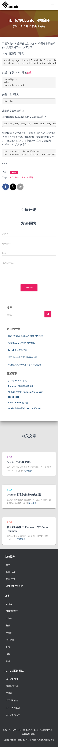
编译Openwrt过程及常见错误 (21, 343)
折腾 (8, 625)
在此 (29, 72)
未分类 (14, 172)
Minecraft (12, 611)
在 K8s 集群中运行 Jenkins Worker (24, 408)
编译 (31, 177)
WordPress (30, 740)
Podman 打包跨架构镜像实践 (22, 386)
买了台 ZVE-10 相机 (17, 380)
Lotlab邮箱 (12, 700)
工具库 (9, 693)
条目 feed (10, 572)
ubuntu (24, 177)
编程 (8, 654)
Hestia (19, 740)
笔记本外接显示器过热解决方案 (22, 357)
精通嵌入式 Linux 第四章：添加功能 (24, 364)
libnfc (11, 177)
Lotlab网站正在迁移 (17, 350)
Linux (9, 604)
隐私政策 (50, 740)
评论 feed (10, 579)
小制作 (9, 618)
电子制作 (10, 640)
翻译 (8, 661)
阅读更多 (28, 470)
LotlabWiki (12, 679)
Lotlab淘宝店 (13, 707)
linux (17, 177)
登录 (8, 565)
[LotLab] (11, 5)
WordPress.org (14, 586)
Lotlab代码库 (13, 715)
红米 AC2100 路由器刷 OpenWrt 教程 (25, 336)
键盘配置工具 (12, 686)
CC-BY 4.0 (32, 730)
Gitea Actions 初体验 (18, 402)
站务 (8, 647)
